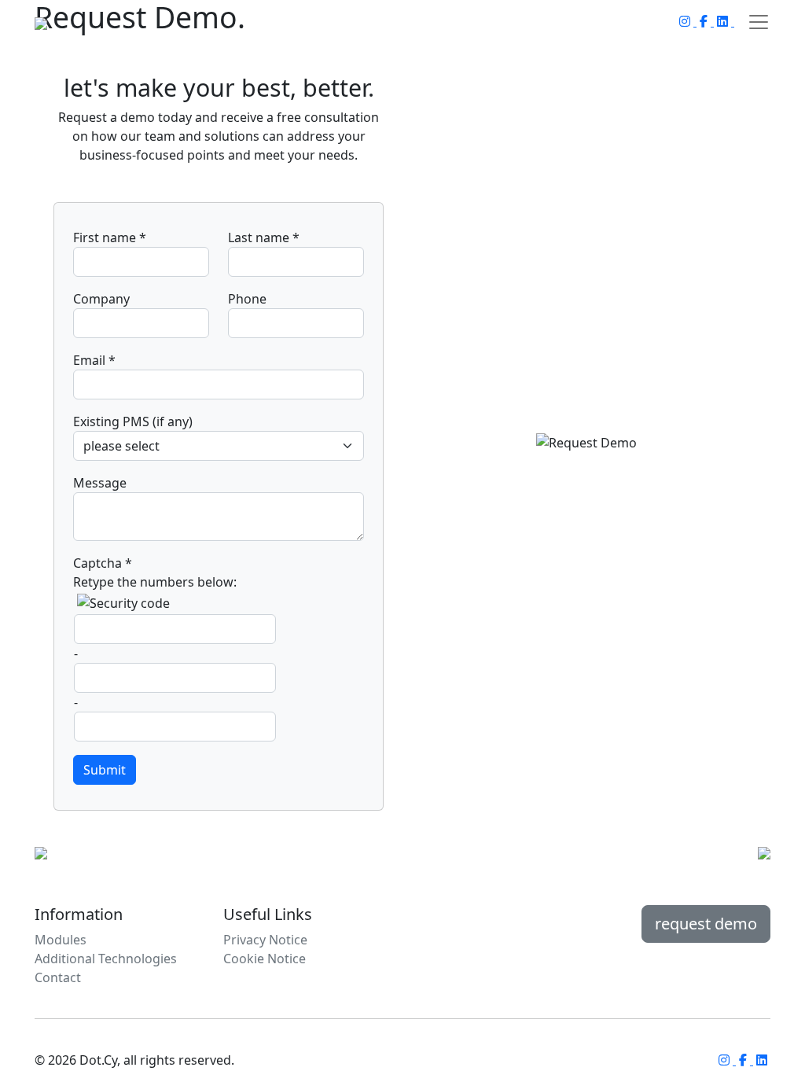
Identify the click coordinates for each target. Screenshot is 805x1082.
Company (101, 298)
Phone (247, 298)
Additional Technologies (106, 958)
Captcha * (102, 563)
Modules (60, 939)
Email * (94, 360)
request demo (706, 923)
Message (100, 482)
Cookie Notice (264, 958)
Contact (58, 977)
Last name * (264, 237)
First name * (109, 237)
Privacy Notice (265, 939)
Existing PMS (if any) (133, 421)
